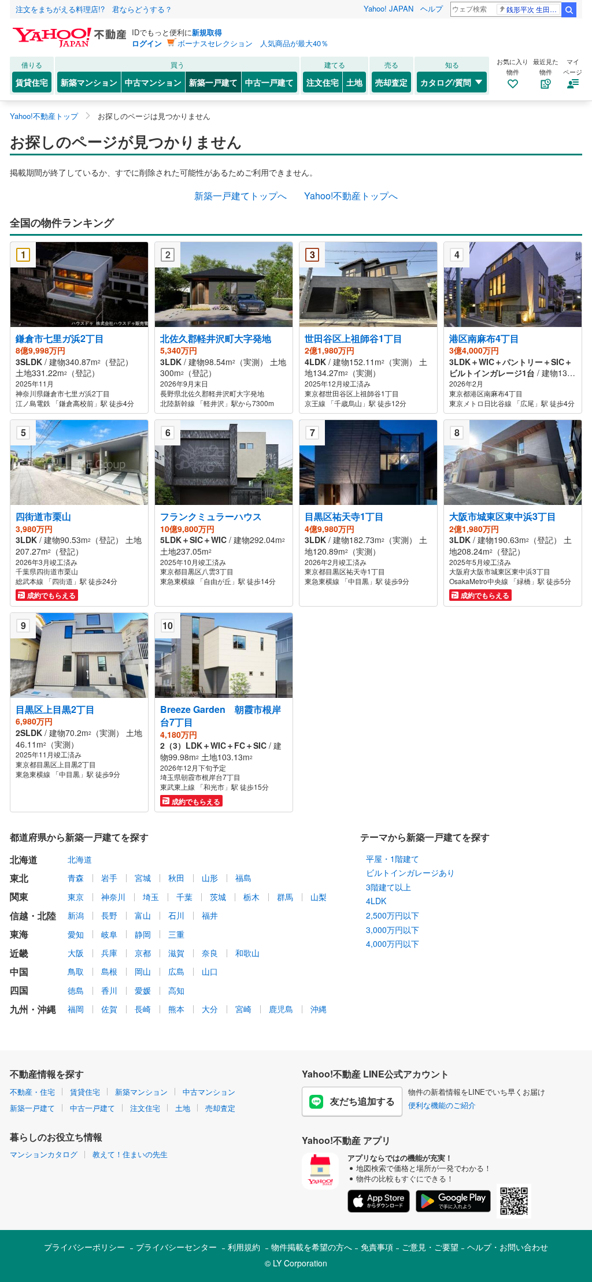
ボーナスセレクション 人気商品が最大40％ (252, 43)
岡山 (143, 971)
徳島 (76, 990)
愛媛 (143, 990)
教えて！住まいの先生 (130, 1154)
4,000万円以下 (392, 943)
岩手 (109, 877)
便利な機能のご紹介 (442, 1104)
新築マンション (89, 82)
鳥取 (76, 971)
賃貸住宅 (32, 82)
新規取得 (207, 32)
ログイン (147, 43)
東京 (76, 896)
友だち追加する (362, 1101)
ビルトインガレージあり (410, 872)
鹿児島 (281, 1009)
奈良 (210, 952)
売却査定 (391, 82)
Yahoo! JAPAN (388, 8)
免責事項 (377, 1247)
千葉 (184, 896)
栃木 (251, 896)
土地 (354, 82)
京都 (143, 952)
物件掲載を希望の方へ (311, 1247)
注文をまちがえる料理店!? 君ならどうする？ (94, 8)
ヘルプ (431, 8)
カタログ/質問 (445, 82)
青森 (76, 877)
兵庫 (109, 952)
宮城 (143, 877)
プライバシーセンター (176, 1247)
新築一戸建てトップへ (240, 195)
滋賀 (176, 952)
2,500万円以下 (392, 915)
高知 (176, 990)
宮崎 (243, 1009)
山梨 (318, 896)
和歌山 (247, 952)
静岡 (143, 934)
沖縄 (318, 1009)
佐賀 (109, 1009)
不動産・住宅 (32, 1091)
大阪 (76, 952)
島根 (109, 971)
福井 (210, 915)
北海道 (80, 859)
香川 (109, 990)
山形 (210, 877)
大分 (210, 1009)
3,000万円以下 (392, 929)
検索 (568, 9)
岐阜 (109, 934)
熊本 (176, 1009)
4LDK (376, 900)
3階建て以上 (388, 887)
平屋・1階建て (392, 858)
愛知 (76, 934)
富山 (143, 915)
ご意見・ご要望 (430, 1247)
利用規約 (244, 1247)
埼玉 (151, 896)
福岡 (76, 1009)
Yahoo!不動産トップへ (351, 195)
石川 (176, 915)
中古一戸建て (269, 82)
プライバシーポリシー (84, 1247)
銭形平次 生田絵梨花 (533, 9)
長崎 (143, 1009)
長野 (109, 915)
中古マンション (153, 82)
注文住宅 (322, 82)
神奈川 (113, 896)
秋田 (176, 877)
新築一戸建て (213, 82)
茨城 (218, 896)
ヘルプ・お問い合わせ (507, 1247)
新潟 (76, 915)
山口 (210, 971)
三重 (176, 934)
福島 (243, 877)
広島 (176, 971)
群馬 (285, 896)
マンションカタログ (43, 1154)
